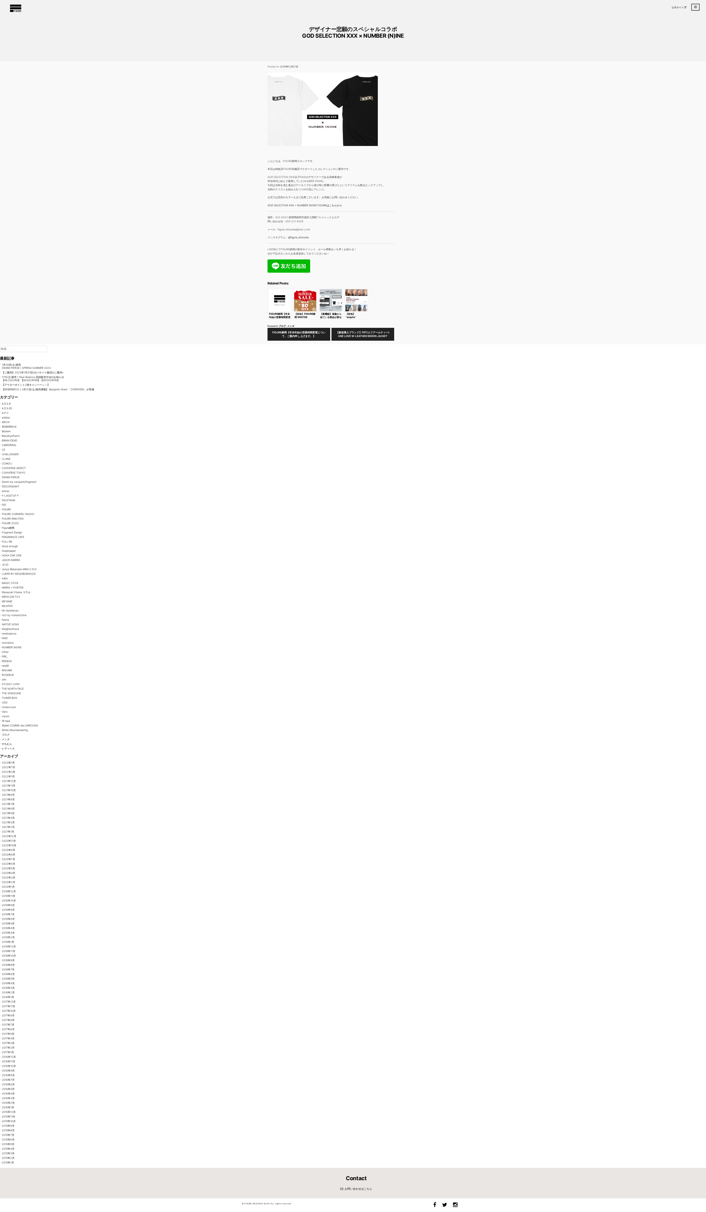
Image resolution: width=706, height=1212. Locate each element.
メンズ (290, 326)
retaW (5, 665)
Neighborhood (10, 628)
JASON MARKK (11, 560)
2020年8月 (8, 854)
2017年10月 (9, 1010)
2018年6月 (8, 974)
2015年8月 (8, 1130)
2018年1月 (8, 997)
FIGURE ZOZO (10, 523)
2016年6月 (8, 1084)
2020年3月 (8, 877)
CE (3, 449)
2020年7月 (8, 859)
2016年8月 (8, 1075)
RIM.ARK (7, 670)
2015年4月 (8, 1148)
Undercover (9, 707)
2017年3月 (8, 1043)
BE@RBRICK (9, 426)
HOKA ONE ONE (12, 555)
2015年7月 (8, 1134)
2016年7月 (8, 1079)
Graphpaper (9, 550)
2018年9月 (8, 960)
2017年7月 (8, 1024)
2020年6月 (8, 863)
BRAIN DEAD (9, 440)
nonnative (8, 642)
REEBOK (7, 661)
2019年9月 (8, 905)
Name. (6, 619)
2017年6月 (8, 1029)
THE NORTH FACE (13, 688)
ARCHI (6, 422)
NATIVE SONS (10, 624)
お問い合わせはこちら (358, 1188)
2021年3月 (8, 822)
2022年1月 (8, 776)
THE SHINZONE (11, 693)
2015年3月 (8, 1153)
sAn (4, 679)
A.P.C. (5, 412)
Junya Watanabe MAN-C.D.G (19, 569)
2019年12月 (9, 891)
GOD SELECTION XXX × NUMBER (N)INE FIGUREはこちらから (305, 205)
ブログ (282, 326)
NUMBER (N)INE (12, 647)
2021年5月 (8, 813)
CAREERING (9, 445)
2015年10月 (9, 1121)
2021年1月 (8, 831)
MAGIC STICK (10, 582)
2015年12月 (9, 1111)
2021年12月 (9, 781)
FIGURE (6, 509)
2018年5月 (8, 978)
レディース (8, 748)
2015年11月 (8, 1116)
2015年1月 (8, 1162)
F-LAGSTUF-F (10, 495)
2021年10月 (9, 790)
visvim (5, 716)
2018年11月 (8, 951)
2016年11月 (8, 1061)
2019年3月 (8, 932)
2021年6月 (8, 808)
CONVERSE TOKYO (13, 472)
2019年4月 (8, 928)
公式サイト (678, 7)
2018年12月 (9, 946)
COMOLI (7, 463)
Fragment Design (12, 532)
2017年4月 (8, 1038)
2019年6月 (8, 918)
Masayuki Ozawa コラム (16, 592)
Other (5, 651)
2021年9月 (8, 794)
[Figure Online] (15, 12)
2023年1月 (8, 762)
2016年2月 (8, 1102)
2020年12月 (9, 836)
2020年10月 (9, 845)
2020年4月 (8, 872)
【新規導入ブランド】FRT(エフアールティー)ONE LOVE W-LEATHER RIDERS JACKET (362, 334)
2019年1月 (8, 941)
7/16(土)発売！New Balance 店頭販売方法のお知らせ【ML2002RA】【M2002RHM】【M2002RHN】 (33, 378)
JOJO (5, 564)
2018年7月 (8, 969)
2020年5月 (8, 868)
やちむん (7, 743)
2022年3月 (8, 771)
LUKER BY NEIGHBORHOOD (19, 573)
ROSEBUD (8, 674)
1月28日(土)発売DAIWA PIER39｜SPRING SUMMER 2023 (26, 366)
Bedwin (6, 431)
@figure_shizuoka (298, 237)
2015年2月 (8, 1157)
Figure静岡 (8, 527)
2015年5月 (8, 1144)
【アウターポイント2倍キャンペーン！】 (26, 384)
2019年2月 (8, 937)
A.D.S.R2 (7, 408)
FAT (4, 504)
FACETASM (8, 500)
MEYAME (7, 601)
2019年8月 (8, 909)
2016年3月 (8, 1098)
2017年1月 (8, 1052)
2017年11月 (8, 1006)
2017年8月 (8, 1020)
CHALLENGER (10, 454)
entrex (5, 491)
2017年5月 (8, 1033)
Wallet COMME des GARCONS (20, 725)
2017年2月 (8, 1047)
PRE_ (5, 656)
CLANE (6, 458)
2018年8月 (8, 964)
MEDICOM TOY (11, 596)
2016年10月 (9, 1065)
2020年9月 (8, 849)
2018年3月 (8, 987)
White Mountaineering (15, 730)
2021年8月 (8, 799)
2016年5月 (8, 1088)
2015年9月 (8, 1125)
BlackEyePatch (11, 435)
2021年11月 (8, 785)
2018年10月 (9, 955)
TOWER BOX (9, 697)
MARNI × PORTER (12, 587)
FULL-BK (7, 541)
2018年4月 (8, 983)
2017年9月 (8, 1015)
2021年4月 (8, 817)
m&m (5, 578)
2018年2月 (8, 992)
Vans (5, 711)
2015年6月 (8, 1139)
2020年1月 (8, 886)
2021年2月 (8, 826)
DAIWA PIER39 (10, 477)
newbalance (9, 633)
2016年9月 (8, 1070)
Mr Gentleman (10, 610)
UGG (4, 702)
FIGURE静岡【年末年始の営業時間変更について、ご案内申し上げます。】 (298, 334)
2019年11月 (8, 895)
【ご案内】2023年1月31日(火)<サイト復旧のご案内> (33, 372)
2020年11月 (9, 840)
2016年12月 (9, 1056)
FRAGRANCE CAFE (13, 537)
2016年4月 (8, 1093)
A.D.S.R (6, 403)
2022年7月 (8, 767)
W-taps (6, 720)
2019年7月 (8, 914)
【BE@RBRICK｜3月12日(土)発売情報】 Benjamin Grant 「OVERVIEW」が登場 (48, 389)
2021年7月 (8, 803)
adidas (6, 417)
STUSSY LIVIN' (11, 684)
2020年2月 (8, 882)
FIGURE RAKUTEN (13, 518)
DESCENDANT (10, 486)
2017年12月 (9, 1001)
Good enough (10, 546)
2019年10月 (9, 900)
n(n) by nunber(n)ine (14, 615)
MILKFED (7, 605)
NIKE (5, 638)
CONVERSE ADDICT (14, 468)
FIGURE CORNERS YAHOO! (18, 514)
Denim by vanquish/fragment (19, 481)
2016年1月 (8, 1107)
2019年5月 (8, 923)
